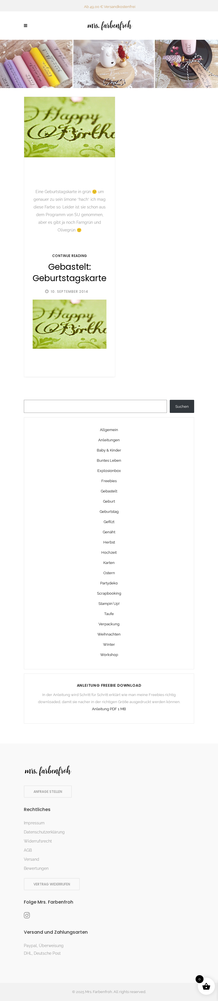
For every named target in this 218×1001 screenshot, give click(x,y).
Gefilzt (109, 522)
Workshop (109, 655)
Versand (31, 859)
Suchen (182, 406)
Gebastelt (109, 491)
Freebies (109, 481)
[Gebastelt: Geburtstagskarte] (69, 127)
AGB (28, 850)
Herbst (109, 542)
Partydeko (109, 583)
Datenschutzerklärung (44, 832)
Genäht (109, 532)
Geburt (109, 501)
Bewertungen (36, 868)
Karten (109, 563)
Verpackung (109, 624)
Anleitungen (109, 440)
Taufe (109, 614)
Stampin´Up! (109, 603)
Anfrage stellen (47, 791)
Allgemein (109, 430)
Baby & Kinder (109, 450)
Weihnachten (109, 634)
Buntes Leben (109, 460)
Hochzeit (109, 552)
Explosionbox (109, 471)
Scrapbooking (109, 593)
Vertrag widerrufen (51, 884)
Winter (109, 644)
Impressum (34, 823)
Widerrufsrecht (38, 841)
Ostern (109, 573)
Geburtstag (109, 511)
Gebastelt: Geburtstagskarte (69, 273)
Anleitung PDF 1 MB (109, 709)
